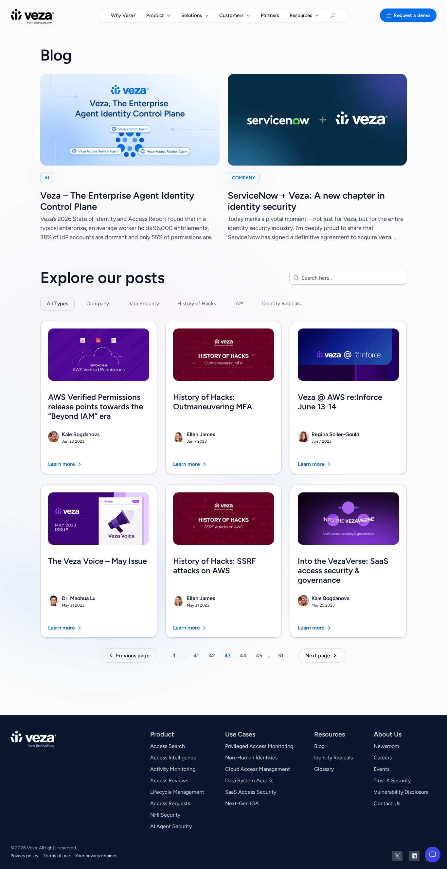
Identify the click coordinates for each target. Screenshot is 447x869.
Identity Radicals (281, 303)
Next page (317, 655)
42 (212, 655)
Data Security (143, 303)
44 (243, 655)
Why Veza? (123, 15)
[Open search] (333, 15)
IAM (239, 303)
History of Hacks (196, 303)
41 (196, 655)
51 (280, 655)
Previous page (133, 655)
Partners (270, 15)
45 (259, 655)
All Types (57, 303)
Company (97, 303)
